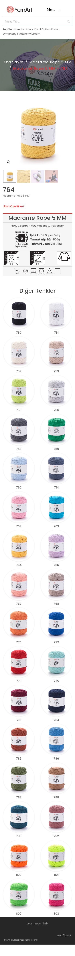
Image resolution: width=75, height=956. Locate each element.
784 (56, 720)
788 (56, 797)
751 (56, 333)
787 (18, 797)
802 (18, 914)
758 (18, 449)
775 (56, 681)
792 (56, 836)
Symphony (9, 34)
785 (18, 759)
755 (18, 410)
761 (56, 487)
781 (19, 720)
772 (56, 642)
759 (56, 449)
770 (18, 642)
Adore (29, 29)
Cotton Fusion (50, 29)
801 (56, 875)
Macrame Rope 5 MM (50, 62)
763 (56, 526)
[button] (8, 162)
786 (56, 759)
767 (18, 604)
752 (18, 371)
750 (18, 333)
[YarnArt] (19, 9)
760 (18, 487)
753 (56, 371)
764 (19, 565)
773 (18, 681)
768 (56, 604)
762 (18, 526)
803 (56, 914)
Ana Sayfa (13, 62)
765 (56, 565)
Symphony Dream (28, 34)
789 (18, 836)
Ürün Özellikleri (13, 206)
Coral (37, 29)
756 (56, 410)
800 (18, 875)
